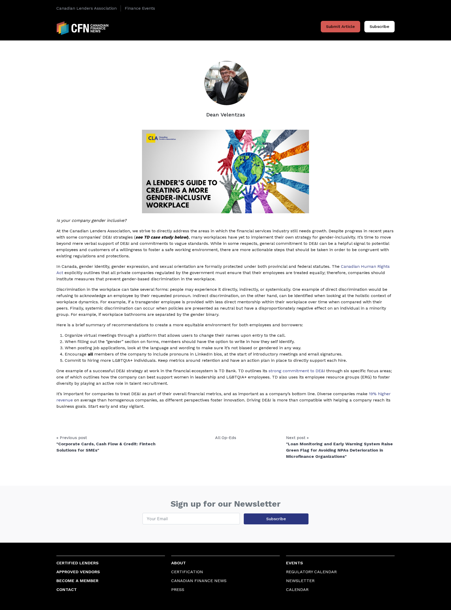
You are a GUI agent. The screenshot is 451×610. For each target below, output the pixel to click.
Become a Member (77, 580)
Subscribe (379, 26)
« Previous (106, 444)
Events (294, 562)
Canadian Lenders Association (86, 8)
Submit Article (340, 26)
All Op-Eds (225, 437)
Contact (66, 589)
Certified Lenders (77, 562)
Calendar (297, 589)
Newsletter (300, 580)
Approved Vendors (78, 571)
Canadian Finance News (199, 580)
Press (177, 589)
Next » (339, 447)
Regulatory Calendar (311, 571)
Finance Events (140, 8)
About (178, 562)
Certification (187, 571)
